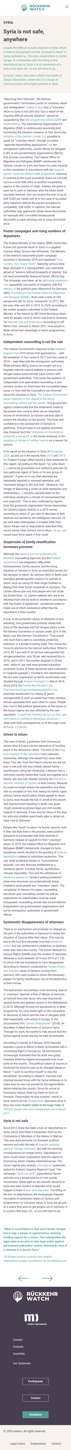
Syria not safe (25, 1173)
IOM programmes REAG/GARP (43, 120)
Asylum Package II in (37, 681)
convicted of (44, 1165)
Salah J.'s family (17, 727)
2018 (50, 455)
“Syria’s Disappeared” (39, 1023)
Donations (35, 1414)
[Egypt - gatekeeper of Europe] (23, 1278)
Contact (35, 1398)
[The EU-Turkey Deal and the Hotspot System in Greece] (47, 1278)
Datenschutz (38, 1443)
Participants (35, 1381)
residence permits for (16, 877)
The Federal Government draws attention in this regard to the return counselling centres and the (35, 399)
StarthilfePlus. (12, 124)
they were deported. (38, 1190)
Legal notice (17, 1443)
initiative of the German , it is (25, 136)
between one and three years (25, 322)
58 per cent (60, 530)
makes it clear (35, 107)
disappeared (35, 1101)
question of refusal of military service (26, 440)
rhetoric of (10, 288)
